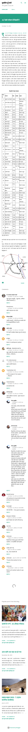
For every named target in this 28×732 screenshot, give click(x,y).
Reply (8, 303)
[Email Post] (3, 283)
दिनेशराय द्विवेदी (9, 316)
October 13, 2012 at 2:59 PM (15, 393)
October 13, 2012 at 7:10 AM (15, 296)
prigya (8, 338)
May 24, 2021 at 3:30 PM (14, 549)
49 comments (11, 716)
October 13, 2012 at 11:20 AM (15, 350)
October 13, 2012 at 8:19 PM (15, 496)
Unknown (9, 536)
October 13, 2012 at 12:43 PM (15, 372)
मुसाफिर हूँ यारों (6, 2)
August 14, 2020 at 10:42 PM (15, 538)
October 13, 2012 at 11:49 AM (15, 362)
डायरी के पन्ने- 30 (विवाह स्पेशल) (13, 623)
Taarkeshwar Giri (11, 370)
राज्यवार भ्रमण (5, 9)
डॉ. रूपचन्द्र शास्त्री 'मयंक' (12, 294)
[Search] (21, 3)
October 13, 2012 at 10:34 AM (15, 330)
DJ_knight (9, 506)
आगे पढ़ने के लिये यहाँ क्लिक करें (8, 642)
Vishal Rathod (10, 382)
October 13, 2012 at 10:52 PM (15, 507)
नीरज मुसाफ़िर (14, 400)
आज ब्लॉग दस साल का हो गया (11, 652)
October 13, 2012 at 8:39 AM (15, 308)
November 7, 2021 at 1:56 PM (15, 568)
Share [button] (22, 283)
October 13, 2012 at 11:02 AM (15, 340)
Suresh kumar (10, 494)
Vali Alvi (9, 526)
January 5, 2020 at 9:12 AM (15, 528)
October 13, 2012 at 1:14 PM (15, 383)
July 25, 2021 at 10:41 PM (19, 558)
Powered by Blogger (14, 727)
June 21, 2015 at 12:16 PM (14, 518)
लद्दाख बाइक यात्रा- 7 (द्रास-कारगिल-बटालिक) (11, 698)
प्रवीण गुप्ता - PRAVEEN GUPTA (14, 348)
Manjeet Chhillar (11, 516)
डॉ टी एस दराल (9, 392)
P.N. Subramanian (11, 360)
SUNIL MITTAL (10, 548)
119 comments (11, 640)
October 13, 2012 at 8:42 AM (15, 318)
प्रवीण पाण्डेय (9, 328)
